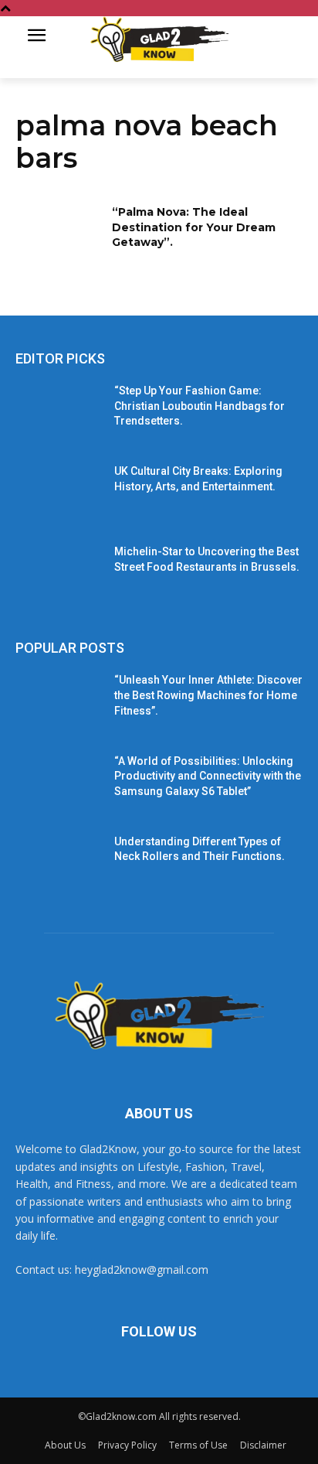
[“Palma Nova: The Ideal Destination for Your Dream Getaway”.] (58, 235)
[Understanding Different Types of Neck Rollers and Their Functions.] (58, 864)
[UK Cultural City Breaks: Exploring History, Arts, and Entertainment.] (58, 494)
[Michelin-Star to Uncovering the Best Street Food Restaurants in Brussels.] (58, 574)
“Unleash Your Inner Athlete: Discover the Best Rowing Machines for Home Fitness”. (208, 695)
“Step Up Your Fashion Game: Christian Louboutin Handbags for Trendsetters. (199, 405)
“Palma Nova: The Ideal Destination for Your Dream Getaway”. (194, 227)
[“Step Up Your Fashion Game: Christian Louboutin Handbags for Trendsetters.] (58, 414)
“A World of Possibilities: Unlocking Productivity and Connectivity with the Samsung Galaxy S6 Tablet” (207, 776)
